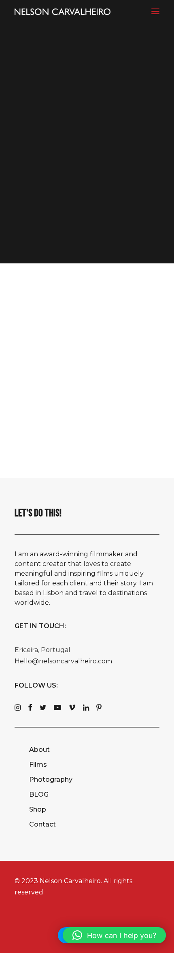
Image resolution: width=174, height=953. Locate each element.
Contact (42, 824)
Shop (37, 809)
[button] (155, 11)
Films (38, 764)
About (39, 749)
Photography (50, 779)
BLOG (39, 794)
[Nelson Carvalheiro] (62, 11)
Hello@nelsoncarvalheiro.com (63, 661)
